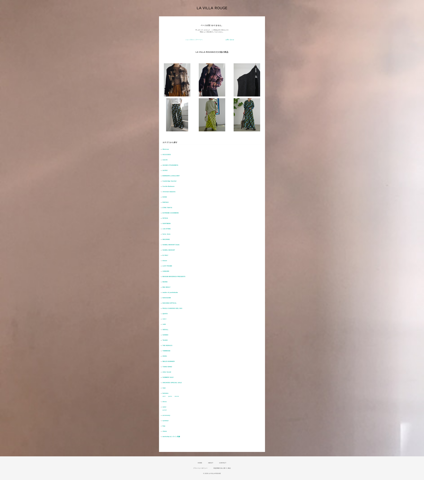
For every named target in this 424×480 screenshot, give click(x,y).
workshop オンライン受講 (171, 436)
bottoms (165, 393)
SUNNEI (165, 335)
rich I (164, 319)
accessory (166, 415)
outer (164, 407)
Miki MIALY (166, 287)
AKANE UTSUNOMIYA (170, 165)
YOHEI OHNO (167, 367)
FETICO (165, 218)
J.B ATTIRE (167, 229)
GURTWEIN (167, 223)
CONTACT (222, 463)
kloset (165, 260)
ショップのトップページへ (194, 39)
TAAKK (165, 340)
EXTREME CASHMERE (171, 213)
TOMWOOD (166, 351)
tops (164, 388)
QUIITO (165, 313)
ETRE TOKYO (167, 207)
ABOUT (210, 463)
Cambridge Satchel (169, 181)
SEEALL (165, 329)
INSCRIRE (166, 239)
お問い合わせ (230, 39)
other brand (167, 372)
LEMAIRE (166, 271)
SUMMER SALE (168, 377)
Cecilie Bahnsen (168, 186)
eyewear (166, 420)
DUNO (165, 197)
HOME (200, 463)
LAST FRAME (167, 266)
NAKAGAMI (167, 298)
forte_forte (166, 234)
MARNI (165, 282)
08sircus (166, 149)
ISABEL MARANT (169, 250)
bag (164, 426)
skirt (164, 396)
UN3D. (165, 356)
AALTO (165, 160)
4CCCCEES (167, 154)
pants (170, 396)
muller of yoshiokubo (170, 292)
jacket (165, 410)
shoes (165, 431)
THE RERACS (167, 345)
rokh (164, 324)
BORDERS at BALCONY (171, 176)
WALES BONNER (169, 361)
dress (165, 401)
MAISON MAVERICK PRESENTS (174, 276)
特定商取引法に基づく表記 (222, 468)
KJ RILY (165, 255)
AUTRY (165, 170)
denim (177, 396)
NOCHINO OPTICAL (170, 303)
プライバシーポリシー (200, 468)
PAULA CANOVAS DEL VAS (172, 308)
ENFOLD (166, 202)
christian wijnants (169, 191)
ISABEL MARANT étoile (171, 245)
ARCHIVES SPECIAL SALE (172, 382)
